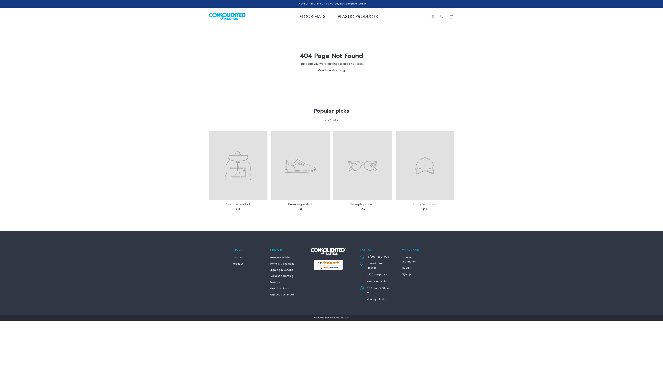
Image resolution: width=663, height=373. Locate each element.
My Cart (407, 268)
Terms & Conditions (282, 263)
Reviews (275, 282)
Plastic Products (358, 16)
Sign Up (406, 274)
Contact (238, 257)
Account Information (409, 259)
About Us (238, 263)
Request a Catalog (281, 276)
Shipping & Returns (281, 270)
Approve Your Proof (282, 294)
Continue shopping (331, 70)
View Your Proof (279, 288)
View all (331, 119)
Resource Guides (280, 257)
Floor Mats (313, 16)
